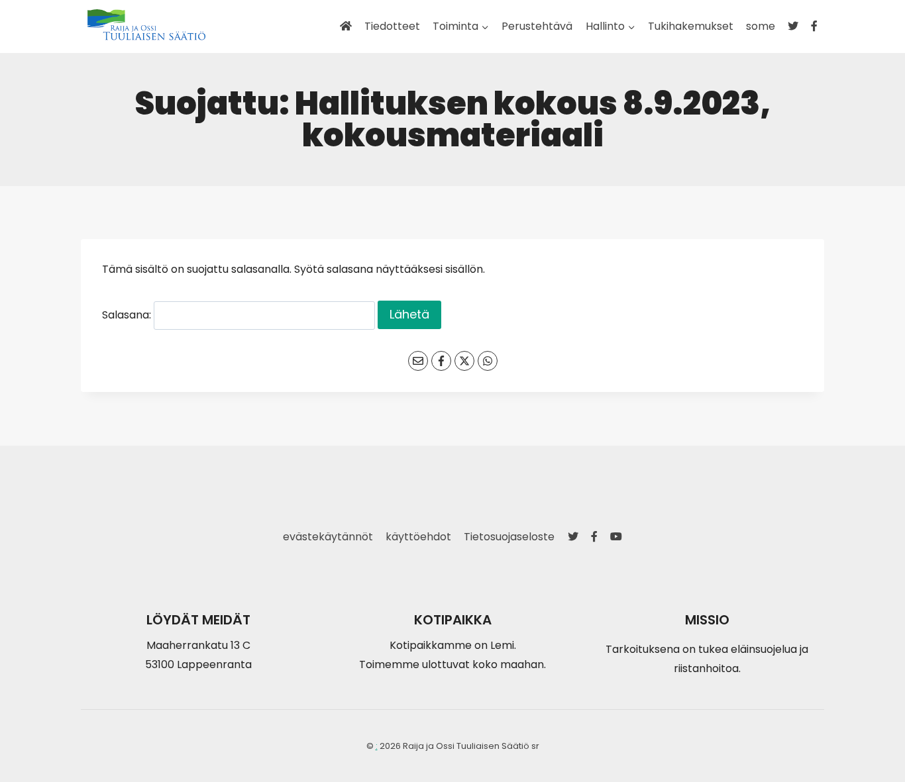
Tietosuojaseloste (509, 536)
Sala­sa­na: (128, 314)
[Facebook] (441, 361)
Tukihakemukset (690, 26)
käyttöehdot (418, 536)
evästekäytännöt (328, 536)
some (760, 26)
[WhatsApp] (488, 361)
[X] (464, 361)
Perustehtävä (537, 26)
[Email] (418, 361)
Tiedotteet (392, 26)
